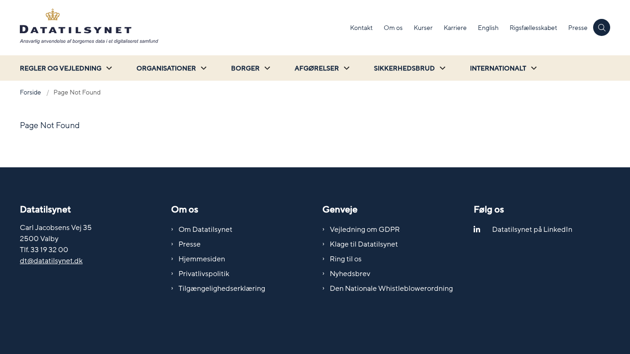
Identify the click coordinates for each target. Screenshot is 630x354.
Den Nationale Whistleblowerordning (391, 288)
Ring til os (346, 259)
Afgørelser (317, 68)
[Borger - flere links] (266, 68)
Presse (189, 244)
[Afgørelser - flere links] (345, 68)
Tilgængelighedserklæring (221, 288)
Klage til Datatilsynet (364, 244)
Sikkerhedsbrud (404, 68)
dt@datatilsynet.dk (51, 261)
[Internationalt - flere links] (532, 68)
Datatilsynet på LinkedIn (532, 229)
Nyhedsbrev (350, 274)
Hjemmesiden (201, 259)
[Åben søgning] (601, 27)
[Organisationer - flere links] (202, 68)
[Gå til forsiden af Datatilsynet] (182, 27)
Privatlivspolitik (203, 274)
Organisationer (166, 68)
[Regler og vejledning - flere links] (107, 68)
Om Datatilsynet (205, 229)
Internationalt (498, 68)
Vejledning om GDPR (365, 229)
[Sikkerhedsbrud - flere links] (441, 68)
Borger (245, 68)
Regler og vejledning (60, 68)
